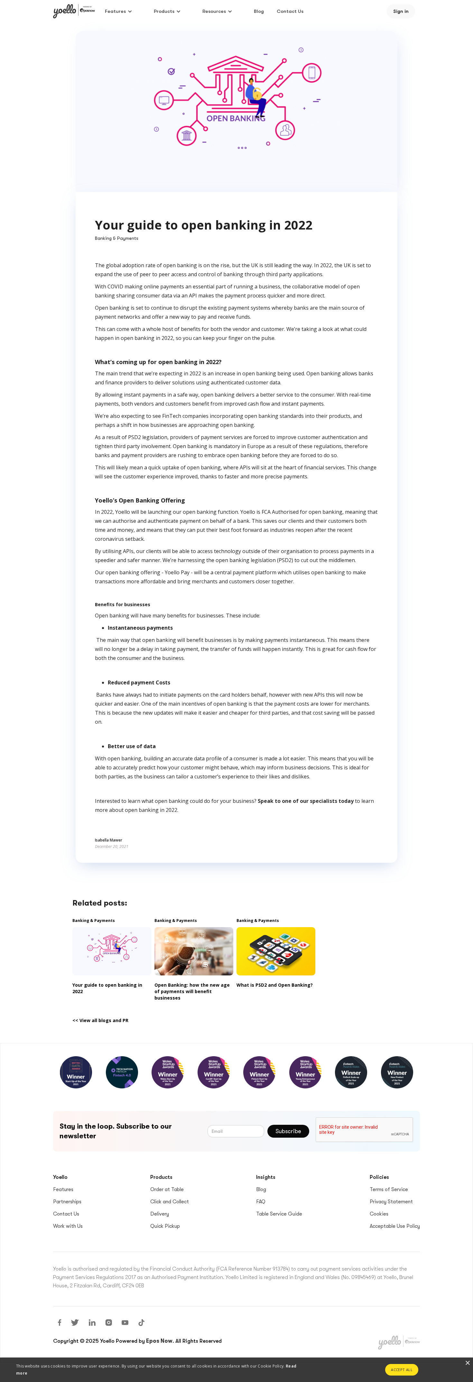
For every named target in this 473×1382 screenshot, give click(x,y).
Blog (259, 11)
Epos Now (159, 1341)
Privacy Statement (391, 1202)
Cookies (379, 1214)
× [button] (467, 1363)
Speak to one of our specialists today (306, 800)
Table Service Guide (279, 1214)
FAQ (260, 1202)
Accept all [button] (402, 1369)
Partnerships (67, 1202)
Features (63, 1189)
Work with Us (68, 1226)
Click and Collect (169, 1202)
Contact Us (290, 11)
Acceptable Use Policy (395, 1226)
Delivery (159, 1214)
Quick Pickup (165, 1226)
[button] (118, 11)
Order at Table (167, 1189)
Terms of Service (389, 1189)
